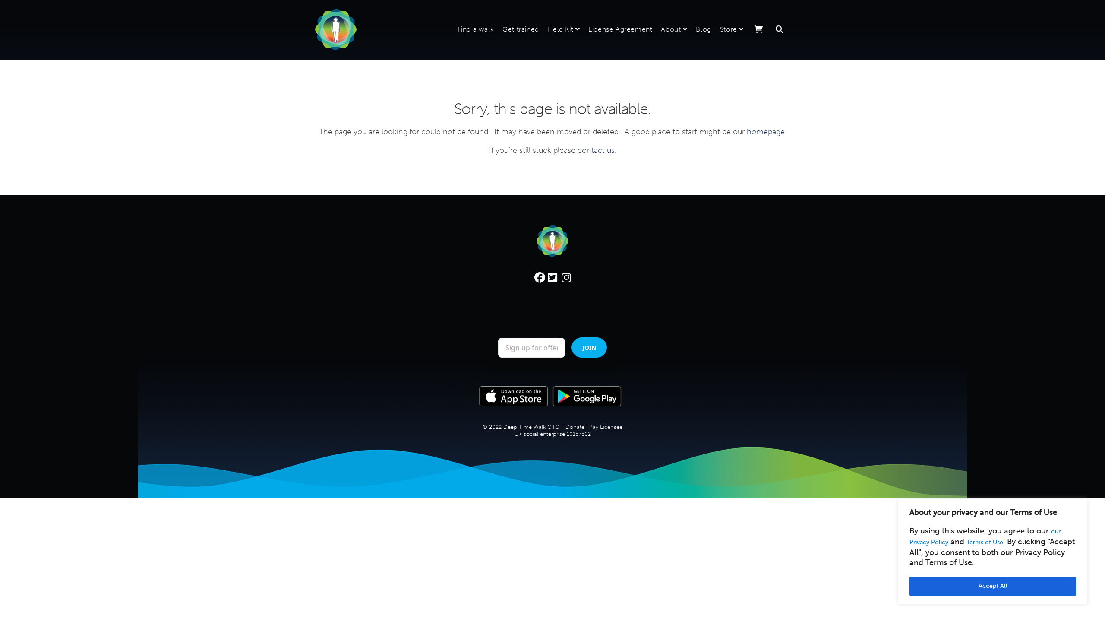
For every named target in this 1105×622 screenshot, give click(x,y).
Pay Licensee (605, 427)
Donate (574, 427)
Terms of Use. (985, 542)
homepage (766, 131)
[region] (993, 551)
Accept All (993, 586)
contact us (596, 150)
